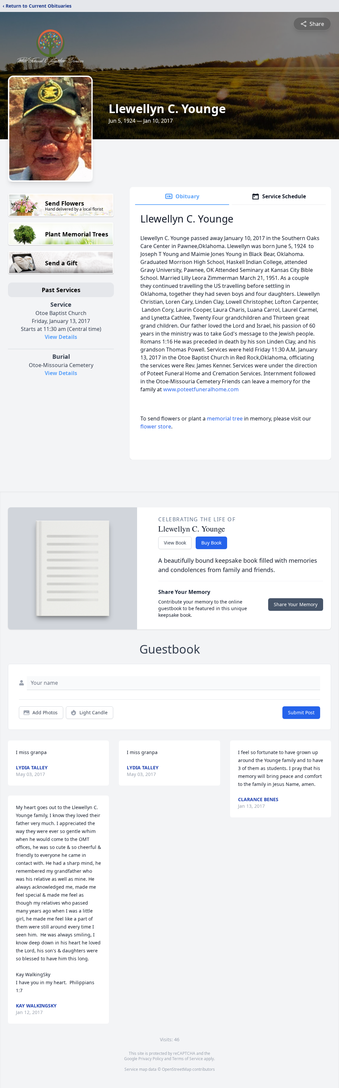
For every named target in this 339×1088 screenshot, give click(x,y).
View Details (61, 337)
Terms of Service (187, 1058)
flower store (155, 426)
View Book (175, 543)
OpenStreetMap (176, 1069)
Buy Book (211, 543)
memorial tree (225, 418)
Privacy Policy (150, 1058)
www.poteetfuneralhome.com (201, 389)
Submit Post (301, 712)
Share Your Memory (295, 604)
